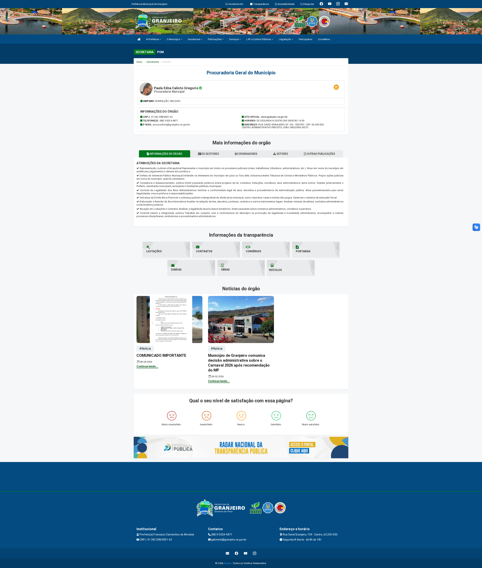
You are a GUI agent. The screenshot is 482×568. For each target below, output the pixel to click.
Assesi (228, 563)
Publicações (215, 39)
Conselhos (324, 39)
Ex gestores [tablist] (210, 153)
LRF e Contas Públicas (259, 39)
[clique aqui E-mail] (227, 553)
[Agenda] (336, 87)
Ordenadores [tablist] (247, 153)
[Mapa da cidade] (241, 476)
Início (140, 61)
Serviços (234, 39)
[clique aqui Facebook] (236, 553)
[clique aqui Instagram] (254, 553)
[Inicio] (139, 39)
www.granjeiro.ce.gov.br (274, 116)
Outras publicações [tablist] (320, 153)
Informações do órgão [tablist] (165, 153)
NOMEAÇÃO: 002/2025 (167, 101)
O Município (174, 39)
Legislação (285, 39)
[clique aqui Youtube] (245, 553)
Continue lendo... (147, 366)
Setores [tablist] (282, 153)
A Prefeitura (152, 39)
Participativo (305, 39)
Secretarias (194, 39)
